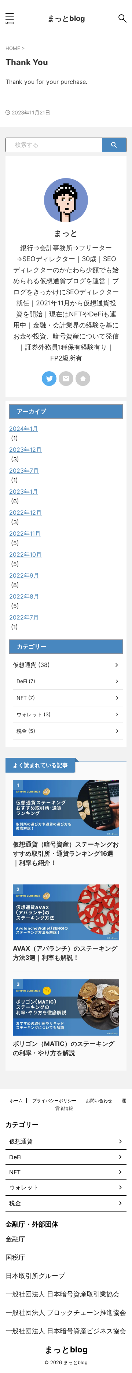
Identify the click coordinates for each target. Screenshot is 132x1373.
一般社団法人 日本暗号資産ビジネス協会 (66, 1331)
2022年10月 (25, 554)
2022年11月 (25, 533)
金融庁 (15, 1239)
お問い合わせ (99, 1100)
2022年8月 (24, 596)
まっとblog (66, 18)
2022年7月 (24, 617)
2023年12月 (25, 449)
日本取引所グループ (35, 1276)
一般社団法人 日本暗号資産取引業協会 (63, 1294)
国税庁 (15, 1257)
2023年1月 (23, 491)
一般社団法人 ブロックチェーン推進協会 (66, 1312)
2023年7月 (24, 470)
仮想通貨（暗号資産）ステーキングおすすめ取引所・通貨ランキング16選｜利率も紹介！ (66, 853)
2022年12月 (25, 512)
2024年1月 (23, 428)
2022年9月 (24, 575)
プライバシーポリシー (54, 1100)
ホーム (16, 1100)
